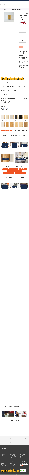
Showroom (2, 463)
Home (1, 9)
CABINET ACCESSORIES (14, 187)
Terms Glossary (12, 452)
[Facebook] (24, 467)
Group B (25, 51)
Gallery (20, 26)
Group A (21, 51)
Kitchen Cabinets (3, 465)
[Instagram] (20, 467)
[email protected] (5, 108)
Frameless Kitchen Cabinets (6, 9)
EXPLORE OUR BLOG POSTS (21, 158)
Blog (20, 456)
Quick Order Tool (22, 455)
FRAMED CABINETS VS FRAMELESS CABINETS (5, 145)
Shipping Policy (12, 455)
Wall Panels (21, 453)
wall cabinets (14, 91)
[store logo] (2, 4)
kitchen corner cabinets (15, 89)
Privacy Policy (12, 453)
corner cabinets (18, 88)
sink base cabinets (20, 91)
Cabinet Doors (22, 452)
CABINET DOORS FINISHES (22, 145)
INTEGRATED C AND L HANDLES (23, 187)
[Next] (26, 0)
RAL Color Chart (22, 454)
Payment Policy (12, 454)
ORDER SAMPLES (5, 158)
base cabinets (9, 91)
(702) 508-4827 (3, 454)
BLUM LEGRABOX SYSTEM (5, 187)
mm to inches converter (22, 27)
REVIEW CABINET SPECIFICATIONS (14, 145)
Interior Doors (3, 464)
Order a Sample (21, 24)
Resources (11, 458)
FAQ (20, 457)
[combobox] (23, 7)
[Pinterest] (22, 467)
